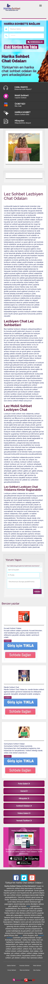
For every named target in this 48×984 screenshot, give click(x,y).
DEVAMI (8, 641)
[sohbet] (18, 980)
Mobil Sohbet (37, 965)
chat (28, 906)
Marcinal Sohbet (24, 970)
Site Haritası (37, 970)
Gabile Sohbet (11, 965)
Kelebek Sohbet (24, 965)
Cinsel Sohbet (11, 970)
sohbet (20, 936)
